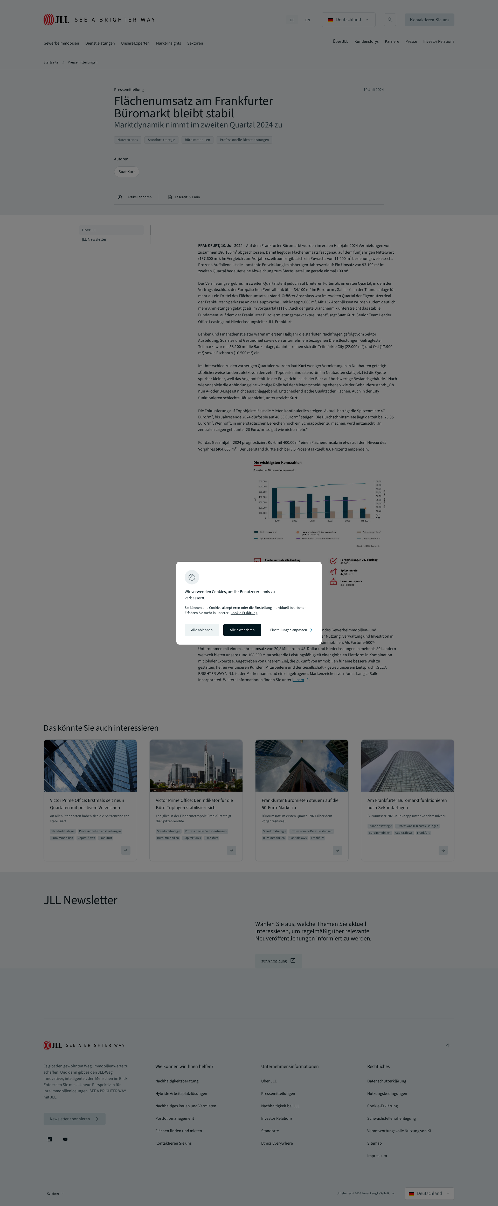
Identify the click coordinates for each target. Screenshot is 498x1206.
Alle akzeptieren (242, 630)
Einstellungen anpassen (291, 630)
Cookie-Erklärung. (244, 613)
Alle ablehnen (202, 630)
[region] (249, 603)
